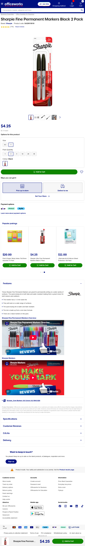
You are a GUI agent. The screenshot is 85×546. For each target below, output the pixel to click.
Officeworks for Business (38, 487)
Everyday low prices (64, 484)
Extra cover (62, 487)
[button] (2, 4)
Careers (5, 509)
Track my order (7, 484)
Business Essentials (7, 14)
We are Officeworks (8, 506)
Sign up (11, 461)
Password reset (35, 484)
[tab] (42, 283)
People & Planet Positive (10, 512)
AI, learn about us (75, 533)
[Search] (82, 10)
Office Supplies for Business (25, 14)
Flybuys (60, 490)
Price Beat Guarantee (65, 481)
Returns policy (7, 490)
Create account (35, 481)
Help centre (6, 499)
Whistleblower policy (60, 533)
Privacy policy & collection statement (16, 533)
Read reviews (19, 27)
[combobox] (42, 10)
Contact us (6, 496)
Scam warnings (7, 493)
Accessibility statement (9, 518)
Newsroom (6, 515)
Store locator (6, 481)
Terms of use (34, 533)
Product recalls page (67, 470)
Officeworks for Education (38, 490)
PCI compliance (46, 533)
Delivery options (7, 487)
